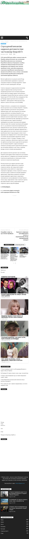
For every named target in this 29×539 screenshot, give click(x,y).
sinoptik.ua (13, 434)
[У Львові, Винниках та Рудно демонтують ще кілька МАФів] (24, 250)
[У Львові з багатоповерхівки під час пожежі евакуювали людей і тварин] (4, 509)
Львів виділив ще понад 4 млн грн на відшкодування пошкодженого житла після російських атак (5, 256)
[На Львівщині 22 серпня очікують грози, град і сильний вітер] (4, 501)
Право (2, 519)
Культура (3, 528)
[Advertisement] (14, 20)
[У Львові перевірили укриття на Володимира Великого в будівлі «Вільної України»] (4, 494)
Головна (2, 41)
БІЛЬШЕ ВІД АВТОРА (19, 244)
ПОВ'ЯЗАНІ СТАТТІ (9, 244)
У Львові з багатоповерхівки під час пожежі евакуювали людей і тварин (13, 376)
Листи (2, 524)
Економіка (3, 43)
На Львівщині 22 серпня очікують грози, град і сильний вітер (14, 373)
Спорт (2, 533)
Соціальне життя (4, 531)
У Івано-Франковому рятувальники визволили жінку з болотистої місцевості (13, 380)
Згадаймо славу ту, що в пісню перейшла (7, 232)
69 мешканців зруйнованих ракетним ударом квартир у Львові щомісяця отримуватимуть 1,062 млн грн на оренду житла (14, 257)
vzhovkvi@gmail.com (20, 483)
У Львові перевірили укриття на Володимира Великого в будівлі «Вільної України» (13, 370)
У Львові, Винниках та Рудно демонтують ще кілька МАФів (24, 256)
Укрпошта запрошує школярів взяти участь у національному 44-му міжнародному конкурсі (22, 236)
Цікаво (2, 522)
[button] (26, 37)
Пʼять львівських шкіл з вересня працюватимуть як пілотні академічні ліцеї (14, 384)
